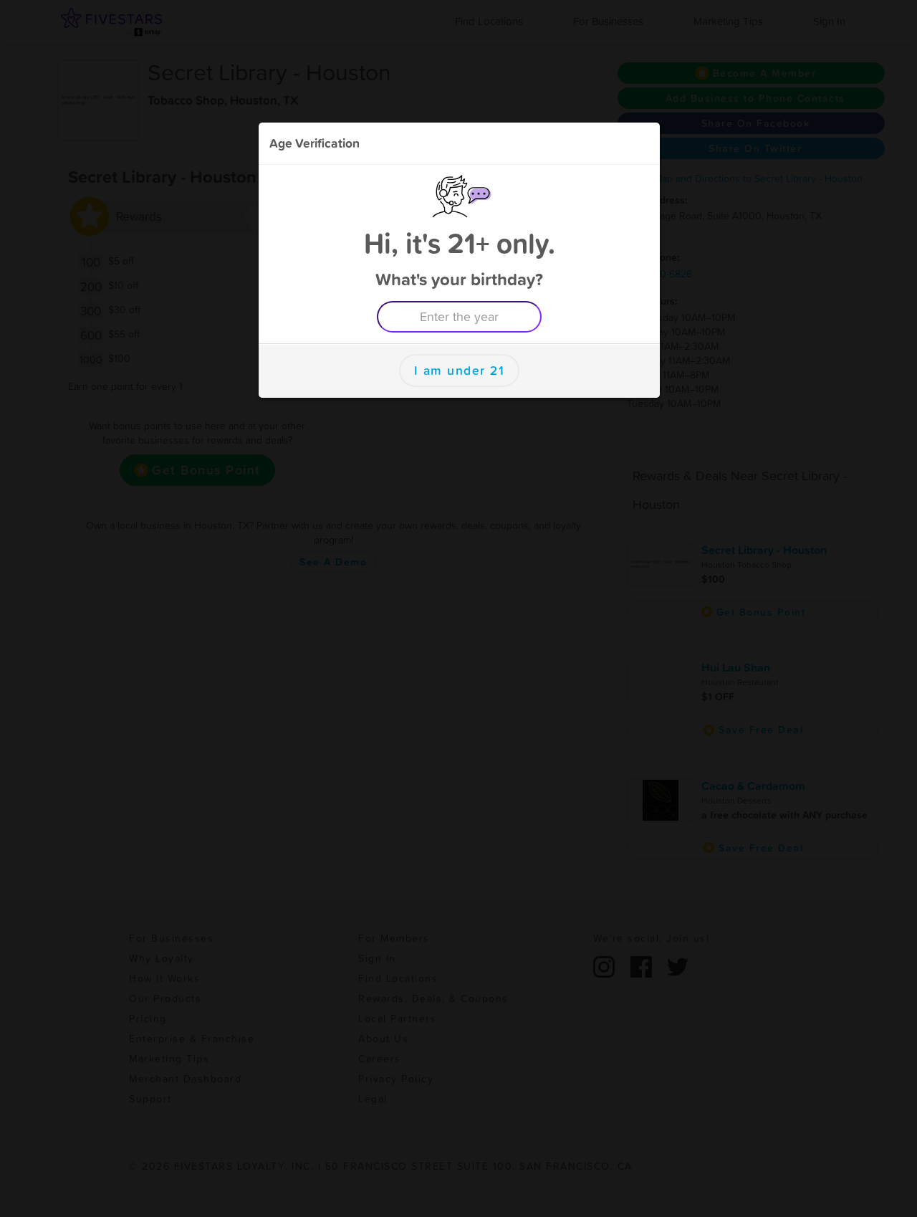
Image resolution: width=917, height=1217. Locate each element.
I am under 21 (459, 370)
